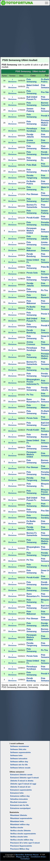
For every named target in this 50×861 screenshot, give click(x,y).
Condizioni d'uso (38, 857)
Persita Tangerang (32, 176)
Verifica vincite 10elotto (20, 831)
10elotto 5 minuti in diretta (21, 781)
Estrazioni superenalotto (21, 790)
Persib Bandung (31, 255)
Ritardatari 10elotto (18, 815)
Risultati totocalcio (18, 802)
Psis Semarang (32, 80)
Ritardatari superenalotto (21, 818)
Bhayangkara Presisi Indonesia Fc (33, 381)
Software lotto (16, 755)
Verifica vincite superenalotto (23, 834)
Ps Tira (44, 290)
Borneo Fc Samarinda (32, 206)
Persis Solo (32, 273)
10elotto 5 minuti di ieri (20, 787)
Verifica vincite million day (21, 840)
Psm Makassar (31, 249)
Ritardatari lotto (17, 821)
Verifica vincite (16, 827)
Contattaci (25, 859)
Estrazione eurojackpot (20, 808)
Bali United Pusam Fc (32, 98)
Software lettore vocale (20, 768)
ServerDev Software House (27, 855)
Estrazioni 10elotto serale (21, 775)
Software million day (19, 762)
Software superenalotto (20, 752)
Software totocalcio (18, 758)
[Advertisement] (25, 31)
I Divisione (12, 81)
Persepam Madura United (31, 230)
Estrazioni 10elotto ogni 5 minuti (24, 778)
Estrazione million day (20, 796)
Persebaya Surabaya (32, 129)
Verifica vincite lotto (19, 837)
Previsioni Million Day (19, 849)
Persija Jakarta (30, 135)
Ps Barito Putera (45, 80)
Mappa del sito (22, 857)
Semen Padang (30, 110)
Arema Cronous (31, 141)
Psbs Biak (31, 165)
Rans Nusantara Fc (33, 400)
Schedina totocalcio (19, 799)
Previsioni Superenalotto (21, 846)
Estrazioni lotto (17, 793)
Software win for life (19, 765)
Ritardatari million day (19, 824)
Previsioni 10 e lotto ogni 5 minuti (25, 843)
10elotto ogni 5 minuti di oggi (23, 784)
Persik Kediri (33, 218)
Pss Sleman (32, 194)
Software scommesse (19, 746)
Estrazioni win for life (19, 805)
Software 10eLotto (18, 749)
